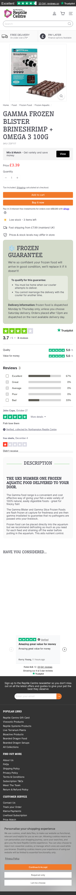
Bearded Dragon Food (15, 738)
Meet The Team (11, 785)
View (63, 153)
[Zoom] (61, 96)
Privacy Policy (10, 772)
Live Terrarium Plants (14, 730)
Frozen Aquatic (42, 105)
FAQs (6, 764)
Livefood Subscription (15, 815)
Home (6, 105)
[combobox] (38, 24)
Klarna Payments (12, 811)
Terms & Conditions (13, 776)
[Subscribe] (59, 696)
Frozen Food (25, 105)
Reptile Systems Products (17, 726)
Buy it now (38, 202)
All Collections (11, 747)
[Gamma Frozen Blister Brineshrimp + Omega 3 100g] (25, 591)
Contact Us (9, 802)
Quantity (8, 171)
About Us (8, 760)
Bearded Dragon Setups (16, 742)
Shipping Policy (11, 768)
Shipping (21, 187)
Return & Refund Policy (15, 789)
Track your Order (12, 807)
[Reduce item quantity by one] (6, 178)
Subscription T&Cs (13, 781)
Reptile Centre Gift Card (16, 717)
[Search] (69, 24)
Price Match (9, 819)
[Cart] (63, 13)
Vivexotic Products (13, 721)
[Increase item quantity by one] (17, 178)
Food (14, 105)
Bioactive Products (13, 734)
